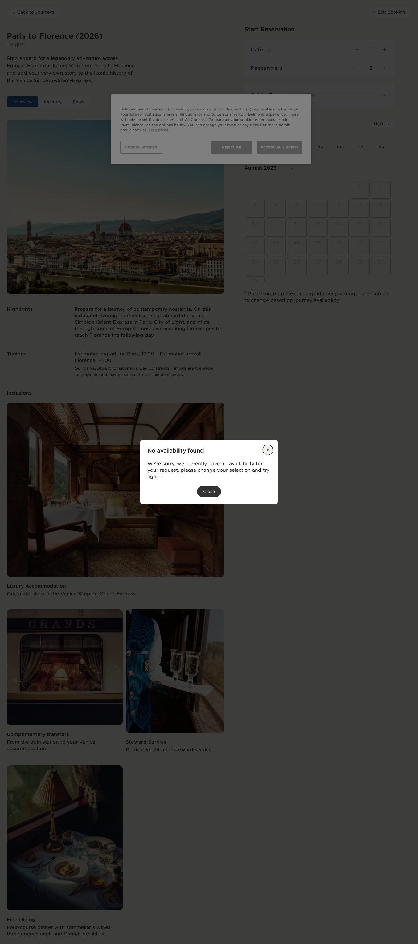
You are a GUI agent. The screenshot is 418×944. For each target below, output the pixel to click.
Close (209, 491)
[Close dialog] (267, 450)
